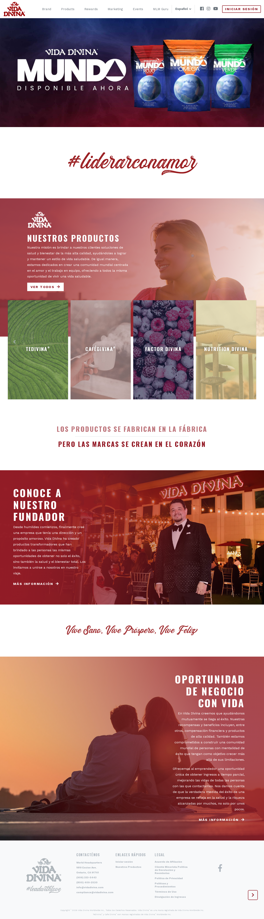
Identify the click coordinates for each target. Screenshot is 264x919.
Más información (33, 584)
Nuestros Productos (128, 866)
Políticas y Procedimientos (165, 885)
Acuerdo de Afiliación (168, 861)
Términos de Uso (166, 891)
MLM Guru (160, 9)
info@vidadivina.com (90, 887)
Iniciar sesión (241, 9)
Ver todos (43, 287)
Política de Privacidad (169, 878)
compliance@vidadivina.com (94, 892)
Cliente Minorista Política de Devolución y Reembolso (171, 870)
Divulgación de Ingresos (170, 896)
